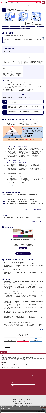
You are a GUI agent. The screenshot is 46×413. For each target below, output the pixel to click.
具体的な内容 (37, 26)
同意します (23, 411)
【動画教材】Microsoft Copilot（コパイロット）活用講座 (14, 361)
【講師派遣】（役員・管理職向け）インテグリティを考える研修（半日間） (18, 358)
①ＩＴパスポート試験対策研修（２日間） (13, 160)
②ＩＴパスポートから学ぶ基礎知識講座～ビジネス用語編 (17, 146)
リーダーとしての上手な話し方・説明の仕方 (11, 368)
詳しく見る (22, 249)
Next (34, 240)
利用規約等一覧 (15, 404)
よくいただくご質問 (9, 28)
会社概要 (14, 400)
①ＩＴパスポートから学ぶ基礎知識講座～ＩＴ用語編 (16, 144)
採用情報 (28, 400)
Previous (11, 240)
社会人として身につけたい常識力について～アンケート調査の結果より (17, 366)
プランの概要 (9, 26)
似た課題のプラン (23, 28)
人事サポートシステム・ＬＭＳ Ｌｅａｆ (14, 263)
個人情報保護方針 (23, 402)
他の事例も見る (24, 255)
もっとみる (41, 330)
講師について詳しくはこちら (38, 221)
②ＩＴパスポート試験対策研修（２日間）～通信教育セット (17, 162)
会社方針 (14, 402)
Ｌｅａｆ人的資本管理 (9, 175)
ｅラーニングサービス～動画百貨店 (12, 270)
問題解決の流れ (23, 26)
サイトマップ (30, 404)
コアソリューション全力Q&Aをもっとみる (35, 209)
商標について (23, 404)
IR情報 (20, 400)
